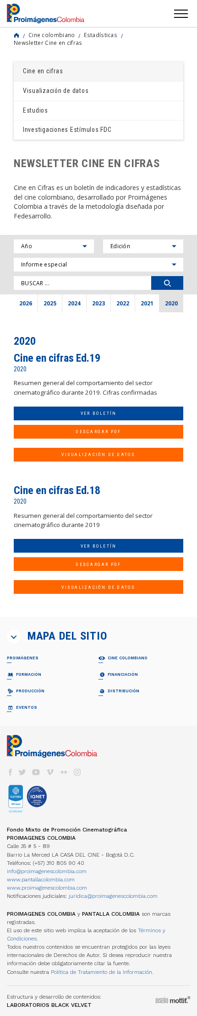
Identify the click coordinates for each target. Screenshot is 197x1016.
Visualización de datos (55, 90)
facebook (10, 772)
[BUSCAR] (167, 283)
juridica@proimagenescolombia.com (113, 896)
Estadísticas (100, 34)
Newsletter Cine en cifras (48, 42)
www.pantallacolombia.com (41, 879)
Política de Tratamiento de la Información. (102, 972)
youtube (36, 772)
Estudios (35, 110)
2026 (25, 303)
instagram (77, 772)
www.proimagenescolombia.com (47, 888)
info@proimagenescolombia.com (47, 871)
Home (16, 35)
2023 (98, 303)
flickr (63, 772)
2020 (171, 303)
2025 (50, 303)
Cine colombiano (51, 34)
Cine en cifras (43, 71)
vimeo (50, 772)
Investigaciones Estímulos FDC (67, 129)
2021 (147, 303)
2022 (122, 303)
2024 (74, 303)
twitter (22, 772)
